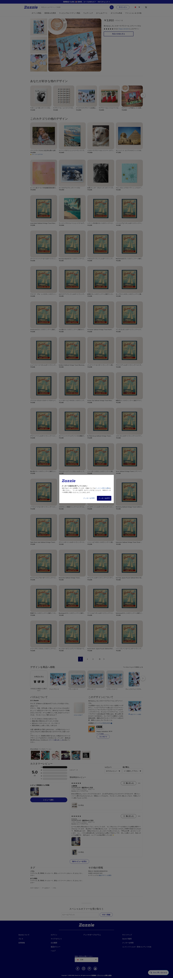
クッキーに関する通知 (102, 488)
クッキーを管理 (89, 498)
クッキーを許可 (104, 498)
